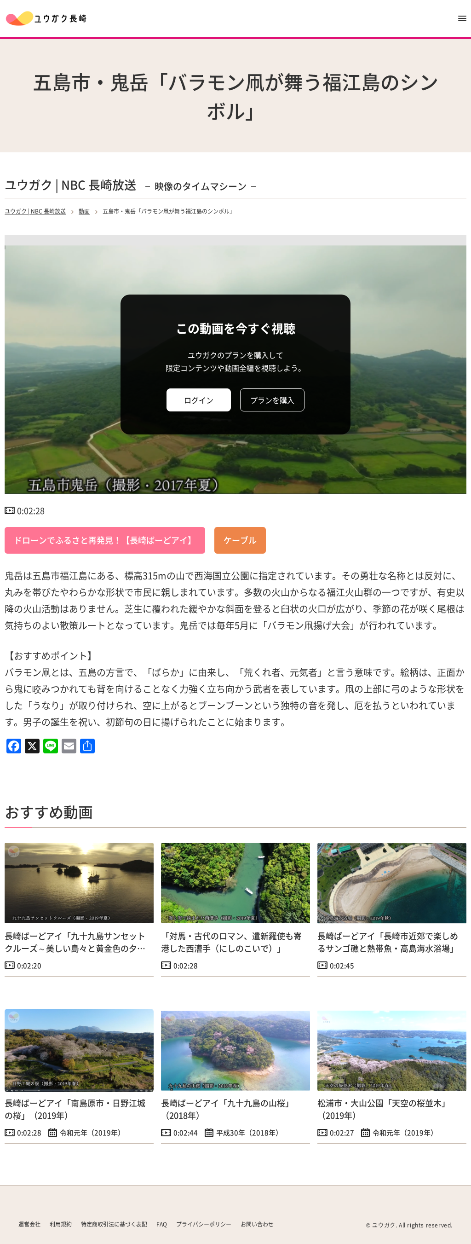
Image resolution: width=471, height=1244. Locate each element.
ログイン (198, 399)
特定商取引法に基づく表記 (114, 1224)
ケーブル (240, 540)
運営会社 (29, 1224)
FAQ (161, 1224)
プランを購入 (272, 399)
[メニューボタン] (462, 18)
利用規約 (61, 1224)
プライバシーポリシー (203, 1224)
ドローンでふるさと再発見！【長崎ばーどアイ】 (105, 540)
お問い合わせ (257, 1224)
